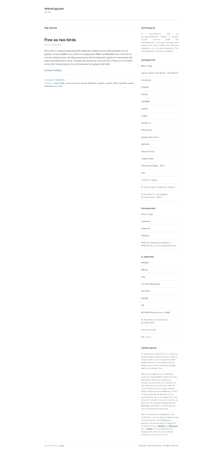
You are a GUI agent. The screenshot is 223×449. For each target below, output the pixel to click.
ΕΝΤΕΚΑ (144, 298)
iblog (143, 276)
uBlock (150, 428)
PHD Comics (146, 130)
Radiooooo (145, 228)
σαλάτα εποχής (148, 329)
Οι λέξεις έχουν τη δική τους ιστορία (158, 187)
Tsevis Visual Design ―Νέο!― (153, 165)
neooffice (100, 83)
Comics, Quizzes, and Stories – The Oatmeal (159, 73)
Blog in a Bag (146, 66)
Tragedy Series (147, 158)
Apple (62, 83)
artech (47, 44)
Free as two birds (60, 39)
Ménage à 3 (146, 123)
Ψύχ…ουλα (146, 336)
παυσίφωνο (54, 8)
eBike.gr (144, 269)
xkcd (143, 173)
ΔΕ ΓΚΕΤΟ (145, 291)
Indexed (144, 94)
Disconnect (173, 426)
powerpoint (48, 86)
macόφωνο (60, 79)
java (78, 83)
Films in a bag (147, 214)
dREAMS (145, 262)
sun (55, 86)
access (56, 83)
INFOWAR (145, 101)
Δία (62, 445)
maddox (144, 115)
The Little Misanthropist (150, 284)
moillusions (145, 221)
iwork (73, 83)
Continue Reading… (53, 70)
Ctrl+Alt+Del (146, 80)
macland (144, 108)
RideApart (145, 235)
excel (68, 83)
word (60, 86)
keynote (84, 83)
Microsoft (92, 83)
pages (130, 83)
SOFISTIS (145, 144)
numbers (108, 83)
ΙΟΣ (142, 305)
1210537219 (56, 44)
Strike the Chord (147, 151)
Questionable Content (150, 137)
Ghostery (161, 426)
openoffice (123, 83)
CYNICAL (145, 87)
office (115, 83)
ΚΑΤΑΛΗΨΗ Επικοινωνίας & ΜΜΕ (155, 312)
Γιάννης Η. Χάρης (149, 180)
